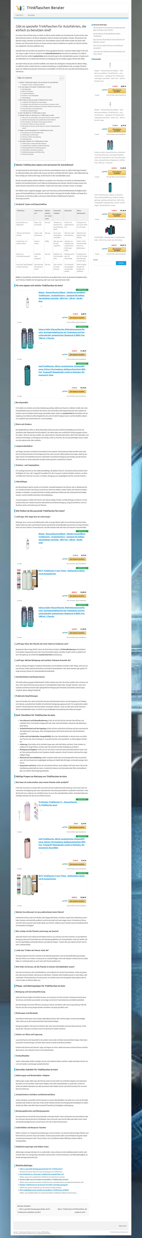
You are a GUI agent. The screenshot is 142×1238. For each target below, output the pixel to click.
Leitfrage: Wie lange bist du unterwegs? (34, 102)
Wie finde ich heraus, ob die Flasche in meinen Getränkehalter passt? (41, 127)
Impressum (122, 1226)
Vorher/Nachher (27, 139)
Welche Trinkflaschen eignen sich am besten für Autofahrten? (38, 82)
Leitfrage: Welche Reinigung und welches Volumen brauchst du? (41, 106)
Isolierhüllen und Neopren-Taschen (32, 150)
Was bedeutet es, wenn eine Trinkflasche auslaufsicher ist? (42, 1174)
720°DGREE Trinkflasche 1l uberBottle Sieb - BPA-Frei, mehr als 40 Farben (109, 238)
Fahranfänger (26, 97)
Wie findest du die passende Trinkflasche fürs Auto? (36, 100)
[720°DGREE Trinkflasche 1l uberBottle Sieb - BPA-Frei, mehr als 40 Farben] (110, 230)
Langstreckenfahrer (28, 93)
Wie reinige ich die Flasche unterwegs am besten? (37, 122)
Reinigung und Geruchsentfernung (32, 132)
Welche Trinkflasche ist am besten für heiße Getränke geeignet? (44, 1185)
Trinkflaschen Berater (45, 7)
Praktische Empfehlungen (30, 110)
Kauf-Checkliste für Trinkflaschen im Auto (32, 113)
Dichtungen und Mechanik (30, 134)
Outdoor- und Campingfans (30, 95)
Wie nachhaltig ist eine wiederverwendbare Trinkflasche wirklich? (44, 1190)
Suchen (95, 259)
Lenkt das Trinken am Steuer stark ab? (33, 124)
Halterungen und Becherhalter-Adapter (34, 143)
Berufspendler (26, 89)
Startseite (19, 15)
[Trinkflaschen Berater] (19, 12)
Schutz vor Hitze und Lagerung (31, 137)
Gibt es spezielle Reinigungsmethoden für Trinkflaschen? (41, 1169)
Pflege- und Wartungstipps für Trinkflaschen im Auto (36, 130)
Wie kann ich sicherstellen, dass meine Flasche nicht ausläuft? (41, 117)
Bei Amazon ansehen (77, 318)
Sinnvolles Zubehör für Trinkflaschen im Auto (33, 141)
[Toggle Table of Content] (60, 78)
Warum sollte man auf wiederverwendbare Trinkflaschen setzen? (44, 1179)
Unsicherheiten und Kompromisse (32, 108)
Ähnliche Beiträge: (28, 154)
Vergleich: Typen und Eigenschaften (33, 84)
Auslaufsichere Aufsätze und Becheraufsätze (35, 145)
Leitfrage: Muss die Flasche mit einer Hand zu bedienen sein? (40, 104)
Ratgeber (31, 15)
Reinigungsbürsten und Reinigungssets (34, 147)
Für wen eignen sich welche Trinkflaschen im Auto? (35, 87)
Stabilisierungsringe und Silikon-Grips (33, 152)
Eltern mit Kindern (27, 91)
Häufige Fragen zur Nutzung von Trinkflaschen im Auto (36, 115)
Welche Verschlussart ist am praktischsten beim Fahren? (39, 119)
